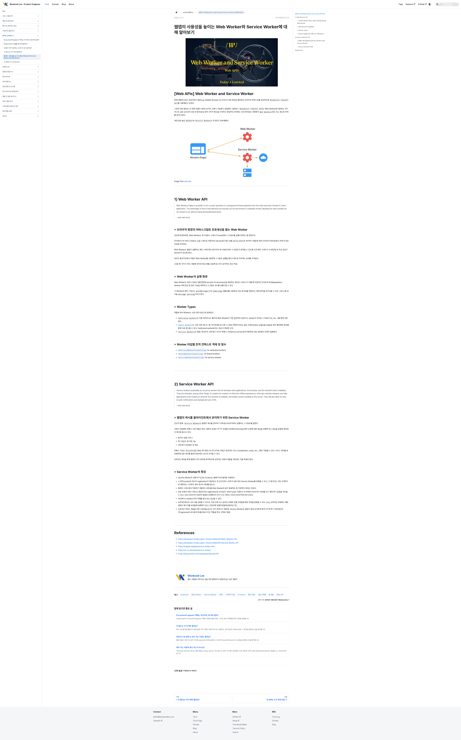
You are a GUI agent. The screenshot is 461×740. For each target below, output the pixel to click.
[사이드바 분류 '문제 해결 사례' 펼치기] (38, 111)
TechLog (276, 717)
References (299, 50)
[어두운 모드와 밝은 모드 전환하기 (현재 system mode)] (430, 4)
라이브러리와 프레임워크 (10, 91)
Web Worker (196, 595)
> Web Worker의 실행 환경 (305, 27)
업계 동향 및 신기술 (8, 86)
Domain (55, 4)
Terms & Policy (238, 728)
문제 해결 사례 (7, 111)
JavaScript (184, 595)
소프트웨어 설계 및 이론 (10, 106)
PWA (221, 595)
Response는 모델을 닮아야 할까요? (16, 44)
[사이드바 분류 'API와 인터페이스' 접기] (38, 36)
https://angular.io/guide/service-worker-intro (196, 546)
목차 (3, 11)
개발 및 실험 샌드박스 (9, 96)
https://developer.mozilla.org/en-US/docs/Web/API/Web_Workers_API (207, 539)
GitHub (421, 4)
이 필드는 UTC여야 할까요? (13, 52)
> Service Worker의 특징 (305, 47)
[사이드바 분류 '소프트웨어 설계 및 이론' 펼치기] (38, 106)
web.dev (187, 181)
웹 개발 (271, 595)
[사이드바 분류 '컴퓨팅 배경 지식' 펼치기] (38, 72)
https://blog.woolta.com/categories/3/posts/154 (198, 554)
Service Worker (210, 595)
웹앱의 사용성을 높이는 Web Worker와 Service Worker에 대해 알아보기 (20, 57)
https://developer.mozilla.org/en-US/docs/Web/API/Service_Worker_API (208, 543)
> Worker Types (302, 30)
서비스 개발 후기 (7, 16)
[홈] (176, 12)
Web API (280, 595)
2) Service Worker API (302, 37)
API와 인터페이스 (8, 36)
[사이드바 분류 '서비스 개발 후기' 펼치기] (38, 16)
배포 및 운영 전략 (8, 21)
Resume (409, 4)
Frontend (241, 595)
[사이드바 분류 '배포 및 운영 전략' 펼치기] (38, 21)
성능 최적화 (262, 595)
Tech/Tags (197, 721)
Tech (47, 4)
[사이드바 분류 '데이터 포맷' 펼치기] (38, 77)
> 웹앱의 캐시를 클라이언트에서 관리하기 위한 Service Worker (311, 42)
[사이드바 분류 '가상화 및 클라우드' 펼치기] (38, 31)
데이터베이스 (6, 82)
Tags (400, 4)
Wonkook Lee (196, 575)
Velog (234, 721)
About (71, 4)
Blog (64, 4)
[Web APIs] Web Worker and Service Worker (310, 14)
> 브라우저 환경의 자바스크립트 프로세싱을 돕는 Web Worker (311, 22)
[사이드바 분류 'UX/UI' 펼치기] (38, 116)
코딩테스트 (6, 67)
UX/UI (4, 116)
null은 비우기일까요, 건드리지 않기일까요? (18, 48)
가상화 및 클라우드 (8, 31)
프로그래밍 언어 (7, 101)
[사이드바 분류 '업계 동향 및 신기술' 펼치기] (38, 87)
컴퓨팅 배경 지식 (7, 72)
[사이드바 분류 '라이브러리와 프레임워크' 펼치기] (38, 91)
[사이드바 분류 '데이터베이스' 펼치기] (38, 82)
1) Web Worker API (301, 17)
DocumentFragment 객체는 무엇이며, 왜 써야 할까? (21, 40)
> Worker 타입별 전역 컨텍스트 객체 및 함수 (310, 34)
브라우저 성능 (230, 595)
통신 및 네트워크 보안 (9, 26)
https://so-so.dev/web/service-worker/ (194, 550)
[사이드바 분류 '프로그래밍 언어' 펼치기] (38, 101)
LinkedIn (156, 721)
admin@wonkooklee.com (163, 717)
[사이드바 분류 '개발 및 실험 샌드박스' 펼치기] (38, 96)
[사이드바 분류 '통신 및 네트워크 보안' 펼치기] (38, 26)
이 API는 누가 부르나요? (12, 62)
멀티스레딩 (251, 595)
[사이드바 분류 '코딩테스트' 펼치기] (38, 67)
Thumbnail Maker (239, 724)
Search (235, 732)
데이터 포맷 (6, 77)
